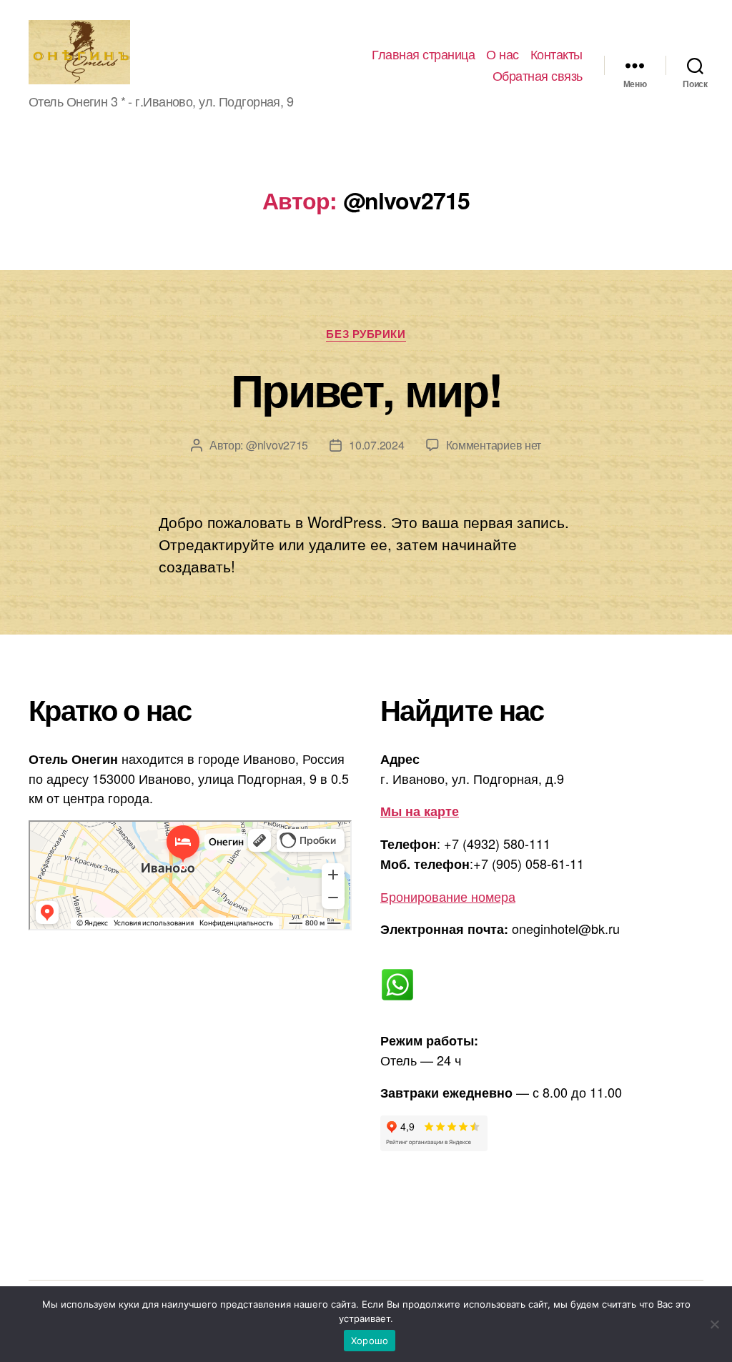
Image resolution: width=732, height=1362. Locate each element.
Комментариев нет (494, 445)
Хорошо (370, 1340)
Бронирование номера (447, 896)
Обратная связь (538, 76)
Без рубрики (365, 334)
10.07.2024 (376, 445)
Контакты (556, 54)
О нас (502, 54)
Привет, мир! (366, 389)
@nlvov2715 (277, 445)
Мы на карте (419, 811)
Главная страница (423, 54)
